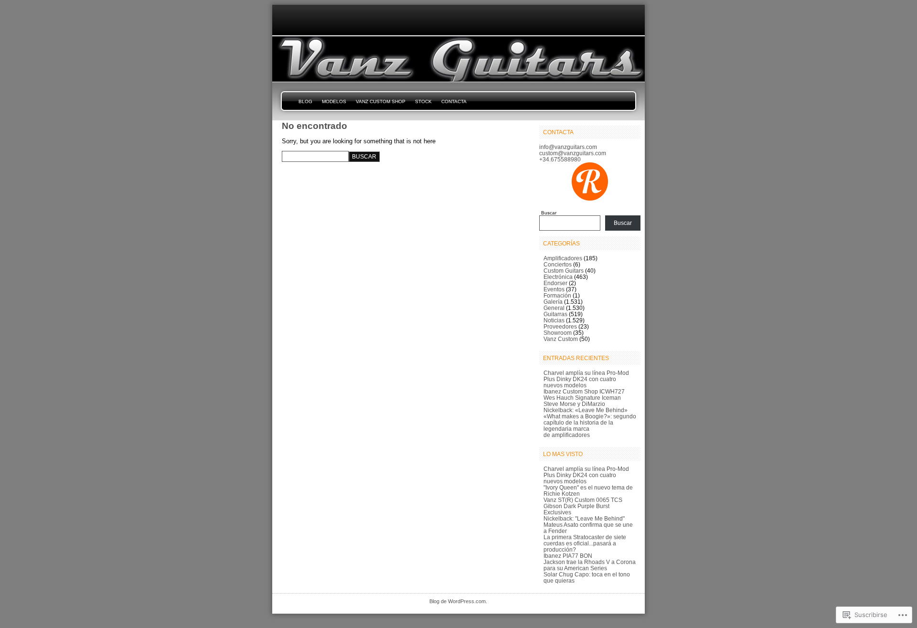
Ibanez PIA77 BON (568, 556)
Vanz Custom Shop (380, 101)
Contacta (454, 101)
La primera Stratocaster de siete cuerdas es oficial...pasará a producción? (585, 543)
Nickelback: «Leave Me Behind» (586, 410)
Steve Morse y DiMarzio (574, 404)
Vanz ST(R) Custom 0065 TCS (583, 500)
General (554, 308)
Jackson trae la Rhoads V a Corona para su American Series (590, 565)
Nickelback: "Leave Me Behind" (584, 518)
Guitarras (555, 314)
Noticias (554, 320)
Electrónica (558, 277)
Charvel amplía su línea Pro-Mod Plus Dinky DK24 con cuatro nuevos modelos (586, 379)
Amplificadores (563, 258)
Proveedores (560, 326)
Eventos (554, 289)
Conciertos (558, 264)
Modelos (334, 101)
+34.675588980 (560, 159)
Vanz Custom (561, 339)
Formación (557, 295)
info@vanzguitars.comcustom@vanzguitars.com (572, 150)
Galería (553, 301)
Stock (423, 101)
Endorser (555, 283)
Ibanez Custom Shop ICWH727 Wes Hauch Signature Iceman (584, 394)
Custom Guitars (564, 270)
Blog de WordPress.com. (458, 601)
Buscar (548, 212)
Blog (305, 101)
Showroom (558, 333)
